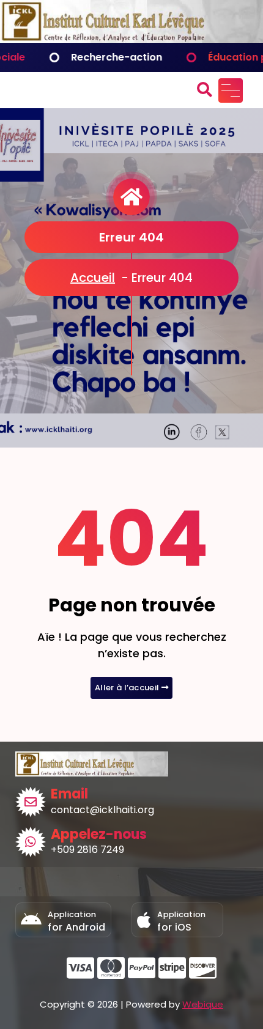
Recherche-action (92, 57)
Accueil (92, 277)
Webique (202, 1004)
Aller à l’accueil (128, 687)
